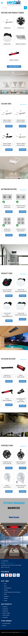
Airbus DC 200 (21, 289)
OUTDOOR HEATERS (14, 348)
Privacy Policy (22, 632)
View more (22, 104)
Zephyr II (7, 485)
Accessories (5, 617)
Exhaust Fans (5, 611)
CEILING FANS (14, 93)
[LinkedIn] (18, 575)
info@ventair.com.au (9, 563)
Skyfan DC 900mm (7, 120)
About (5, 585)
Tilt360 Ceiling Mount (21, 462)
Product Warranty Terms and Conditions (12, 592)
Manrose (4, 625)
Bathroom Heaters (6, 613)
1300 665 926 (5, 561)
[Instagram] (14, 575)
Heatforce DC (7, 205)
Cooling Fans (5, 608)
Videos (5, 594)
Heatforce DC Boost (20, 205)
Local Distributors (7, 588)
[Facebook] (2, 575)
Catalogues (6, 596)
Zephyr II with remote (21, 485)
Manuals (5, 598)
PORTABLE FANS (14, 435)
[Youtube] (6, 575)
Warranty (6, 590)
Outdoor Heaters (6, 615)
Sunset (7, 398)
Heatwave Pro (7, 375)
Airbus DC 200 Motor (7, 289)
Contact (5, 600)
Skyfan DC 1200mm (21, 143)
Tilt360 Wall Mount (7, 462)
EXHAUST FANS (14, 263)
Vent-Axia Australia (6, 623)
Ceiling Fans (5, 606)
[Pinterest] (10, 575)
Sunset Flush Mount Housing (20, 399)
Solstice (21, 375)
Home (5, 583)
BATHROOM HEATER (14, 178)
